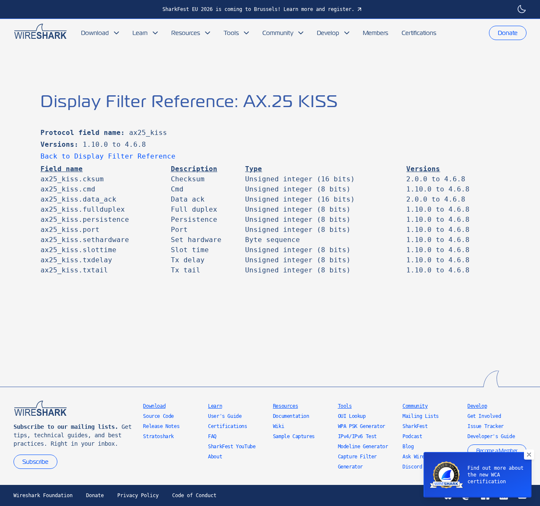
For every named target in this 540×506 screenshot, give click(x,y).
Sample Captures (294, 436)
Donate (508, 33)
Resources (185, 33)
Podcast (412, 436)
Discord (412, 467)
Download (95, 33)
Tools (231, 33)
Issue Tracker (485, 426)
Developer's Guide (491, 436)
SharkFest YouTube (231, 446)
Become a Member (497, 451)
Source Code (158, 416)
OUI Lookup (352, 416)
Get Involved (484, 416)
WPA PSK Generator (361, 426)
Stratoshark (158, 436)
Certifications (419, 33)
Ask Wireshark (420, 457)
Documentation (291, 416)
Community (277, 33)
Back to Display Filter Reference (108, 156)
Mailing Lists (420, 416)
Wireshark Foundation (43, 495)
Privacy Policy (138, 495)
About (215, 457)
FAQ (212, 436)
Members (375, 33)
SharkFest (414, 426)
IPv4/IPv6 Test (357, 436)
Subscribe (35, 461)
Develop (328, 33)
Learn (140, 33)
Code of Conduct (194, 495)
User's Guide (224, 416)
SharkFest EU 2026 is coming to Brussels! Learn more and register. (258, 9)
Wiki (278, 426)
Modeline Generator (363, 446)
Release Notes (161, 426)
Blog (407, 446)
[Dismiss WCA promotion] (529, 454)
